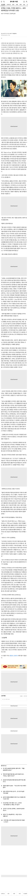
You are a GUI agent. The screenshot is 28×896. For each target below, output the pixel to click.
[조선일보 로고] (14, 1)
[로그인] (26, 1)
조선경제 (25, 893)
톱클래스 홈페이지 (14, 655)
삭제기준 (25, 696)
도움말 (21, 696)
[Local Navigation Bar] (1, 1)
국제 (14, 893)
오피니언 (2, 893)
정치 (8, 893)
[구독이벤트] (14, 666)
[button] (1, 1)
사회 (19, 893)
